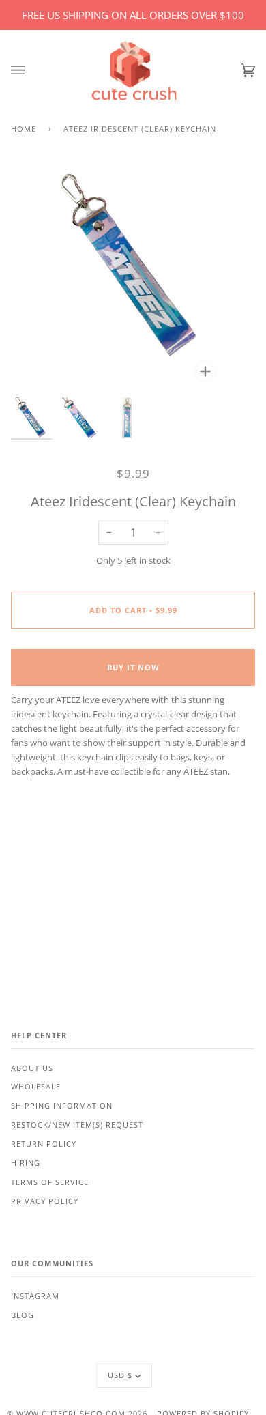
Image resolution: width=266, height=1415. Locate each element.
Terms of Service (50, 1182)
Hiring (25, 1163)
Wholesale (36, 1086)
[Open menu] (31, 70)
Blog (22, 1315)
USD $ (120, 1375)
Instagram (35, 1296)
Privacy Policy (44, 1201)
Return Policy (43, 1144)
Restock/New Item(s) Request (77, 1125)
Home (23, 129)
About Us (32, 1068)
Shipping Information (62, 1106)
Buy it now (133, 667)
